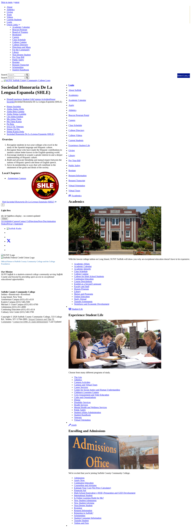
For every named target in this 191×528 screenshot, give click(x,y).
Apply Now (79, 480)
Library (15, 52)
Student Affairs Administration (87, 412)
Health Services (81, 405)
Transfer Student (81, 520)
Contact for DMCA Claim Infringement (30, 322)
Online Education (82, 296)
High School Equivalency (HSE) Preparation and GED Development (104, 493)
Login (9, 22)
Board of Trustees (20, 32)
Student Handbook (20, 70)
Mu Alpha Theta (14, 119)
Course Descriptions (83, 281)
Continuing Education (84, 279)
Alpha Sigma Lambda (16, 114)
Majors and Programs (83, 294)
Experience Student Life (79, 145)
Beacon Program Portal (79, 115)
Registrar (78, 508)
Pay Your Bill (18, 57)
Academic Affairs (82, 264)
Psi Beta (10, 124)
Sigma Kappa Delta (15, 131)
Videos (10, 17)
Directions (33, 221)
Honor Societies (14, 106)
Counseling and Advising (85, 485)
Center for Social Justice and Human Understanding (97, 390)
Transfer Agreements (83, 301)
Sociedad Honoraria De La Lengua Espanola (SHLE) (30, 134)
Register (16, 62)
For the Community (21, 50)
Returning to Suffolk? (83, 513)
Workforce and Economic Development (91, 304)
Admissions (79, 478)
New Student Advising (84, 503)
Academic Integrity (82, 269)
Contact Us (24, 221)
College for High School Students (89, 276)
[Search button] (27, 74)
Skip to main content (10, 2)
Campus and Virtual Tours (85, 385)
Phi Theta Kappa (14, 121)
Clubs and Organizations (85, 397)
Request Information (78, 175)
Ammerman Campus (17, 178)
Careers (15, 37)
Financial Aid (80, 490)
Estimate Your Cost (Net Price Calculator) (92, 488)
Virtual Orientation (77, 185)
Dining (77, 400)
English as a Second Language (87, 284)
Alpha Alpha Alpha (15, 109)
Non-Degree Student (21, 55)
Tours (9, 14)
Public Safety (18, 60)
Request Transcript (20, 65)
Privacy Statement (15, 224)
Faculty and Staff (81, 286)
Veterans (78, 417)
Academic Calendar (21, 27)
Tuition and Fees (81, 523)
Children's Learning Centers (86, 392)
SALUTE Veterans (15, 126)
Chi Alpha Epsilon (15, 116)
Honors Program (81, 289)
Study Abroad (80, 299)
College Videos (75, 135)
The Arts (78, 377)
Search (4, 75)
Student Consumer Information (87, 518)
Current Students (76, 140)
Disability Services (82, 402)
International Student (83, 495)
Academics (73, 95)
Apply (71, 105)
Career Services (81, 387)
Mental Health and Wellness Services (90, 407)
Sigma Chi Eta (13, 129)
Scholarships (17, 67)
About (9, 7)
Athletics (11, 9)
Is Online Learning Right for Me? (89, 498)
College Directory (20, 45)
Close (4, 219)
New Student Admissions (85, 500)
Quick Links (12, 24)
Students (14, 19)
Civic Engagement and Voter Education (91, 395)
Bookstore (16, 34)
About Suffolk (75, 90)
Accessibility (6, 221)
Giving (10, 12)
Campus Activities (82, 382)
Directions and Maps (21, 47)
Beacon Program (19, 29)
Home (9, 99)
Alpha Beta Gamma (15, 111)
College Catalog (19, 42)
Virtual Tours (74, 190)
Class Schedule (19, 40)
